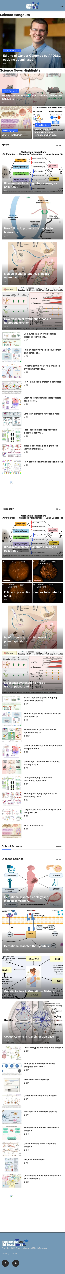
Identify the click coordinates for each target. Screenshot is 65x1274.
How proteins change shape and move (43, 461)
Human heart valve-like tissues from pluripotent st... (42, 351)
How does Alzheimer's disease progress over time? (39, 1065)
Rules (14, 1253)
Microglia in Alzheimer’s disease (40, 1111)
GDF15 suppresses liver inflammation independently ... (43, 747)
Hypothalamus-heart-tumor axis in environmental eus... (42, 367)
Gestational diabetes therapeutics (26, 946)
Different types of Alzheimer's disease (43, 1047)
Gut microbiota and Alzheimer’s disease (40, 1145)
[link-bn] (32, 492)
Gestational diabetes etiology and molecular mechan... (26, 898)
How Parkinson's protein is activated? (43, 381)
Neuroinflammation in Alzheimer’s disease (41, 1129)
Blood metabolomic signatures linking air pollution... (30, 185)
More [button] (58, 145)
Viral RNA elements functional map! (42, 413)
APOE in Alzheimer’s (34, 1159)
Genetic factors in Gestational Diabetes (30, 991)
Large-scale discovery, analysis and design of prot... (42, 811)
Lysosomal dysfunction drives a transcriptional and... (24, 684)
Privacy (5, 1253)
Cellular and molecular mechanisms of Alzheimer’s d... (42, 1177)
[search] (61, 5)
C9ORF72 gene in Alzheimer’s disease (29, 1036)
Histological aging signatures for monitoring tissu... (41, 795)
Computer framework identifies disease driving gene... (40, 335)
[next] (61, 43)
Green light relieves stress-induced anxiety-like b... (42, 763)
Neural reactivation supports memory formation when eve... (46, 132)
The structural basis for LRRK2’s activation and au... (40, 731)
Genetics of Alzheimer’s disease (40, 1095)
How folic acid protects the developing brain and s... (29, 230)
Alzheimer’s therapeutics (36, 1079)
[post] (32, 43)
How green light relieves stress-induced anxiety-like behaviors (32, 97)
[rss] (15, 1263)
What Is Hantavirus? (12, 135)
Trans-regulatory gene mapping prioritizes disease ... (40, 699)
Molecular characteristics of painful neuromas (27, 275)
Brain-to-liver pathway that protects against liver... (42, 399)
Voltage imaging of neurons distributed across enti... (38, 779)
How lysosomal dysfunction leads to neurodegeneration (27, 320)
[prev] (4, 43)
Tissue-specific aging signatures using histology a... (41, 447)
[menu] (4, 5)
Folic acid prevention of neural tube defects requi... (32, 594)
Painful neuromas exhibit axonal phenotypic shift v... (25, 639)
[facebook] (5, 1263)
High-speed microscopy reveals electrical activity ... (40, 431)
